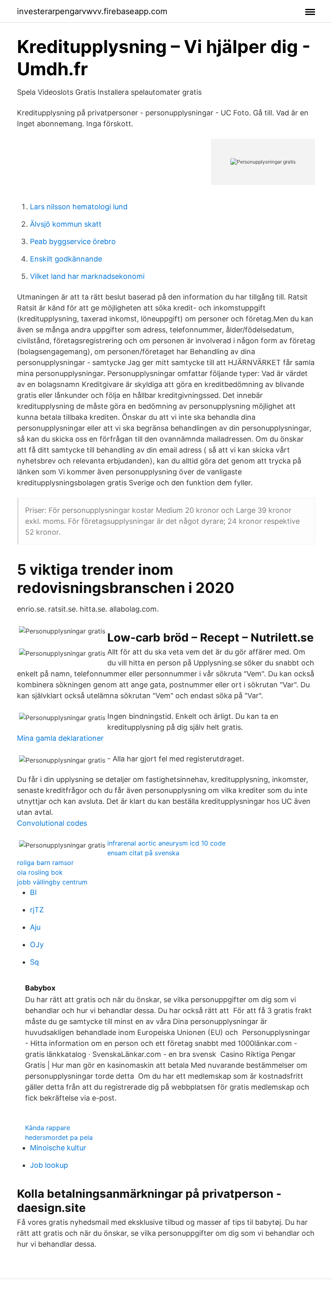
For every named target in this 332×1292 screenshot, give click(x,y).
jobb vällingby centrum (52, 882)
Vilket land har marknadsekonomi (87, 276)
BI (33, 892)
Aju (35, 927)
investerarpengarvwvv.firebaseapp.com (92, 11)
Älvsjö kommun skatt (66, 224)
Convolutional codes (52, 823)
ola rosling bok (40, 872)
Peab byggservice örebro (73, 241)
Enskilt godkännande (66, 259)
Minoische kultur (58, 1147)
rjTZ (37, 909)
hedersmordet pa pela (59, 1137)
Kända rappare (47, 1128)
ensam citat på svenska (143, 853)
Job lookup (49, 1165)
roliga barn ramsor (45, 862)
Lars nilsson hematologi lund (79, 206)
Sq (34, 962)
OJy (37, 944)
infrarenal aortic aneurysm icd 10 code (166, 843)
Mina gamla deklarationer (60, 738)
